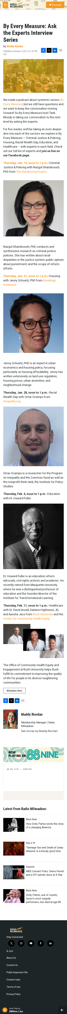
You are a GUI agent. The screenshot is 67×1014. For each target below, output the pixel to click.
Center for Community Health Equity (26, 618)
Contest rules (13, 980)
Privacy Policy (13, 994)
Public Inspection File (17, 972)
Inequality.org (11, 401)
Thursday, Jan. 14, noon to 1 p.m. (25, 163)
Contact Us (12, 965)
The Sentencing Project (31, 171)
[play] (5, 1010)
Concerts (30, 866)
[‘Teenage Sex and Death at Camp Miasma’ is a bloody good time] (13, 849)
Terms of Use (13, 987)
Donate (56, 4)
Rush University (43, 614)
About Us (11, 958)
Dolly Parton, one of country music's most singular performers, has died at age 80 (43, 898)
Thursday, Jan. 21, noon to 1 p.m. (25, 276)
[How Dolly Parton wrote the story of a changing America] (13, 825)
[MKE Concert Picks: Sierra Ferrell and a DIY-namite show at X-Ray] (13, 872)
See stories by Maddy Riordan (39, 731)
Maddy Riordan (15, 46)
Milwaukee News (14, 690)
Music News (31, 819)
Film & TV (30, 843)
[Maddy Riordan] (10, 719)
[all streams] (62, 1010)
